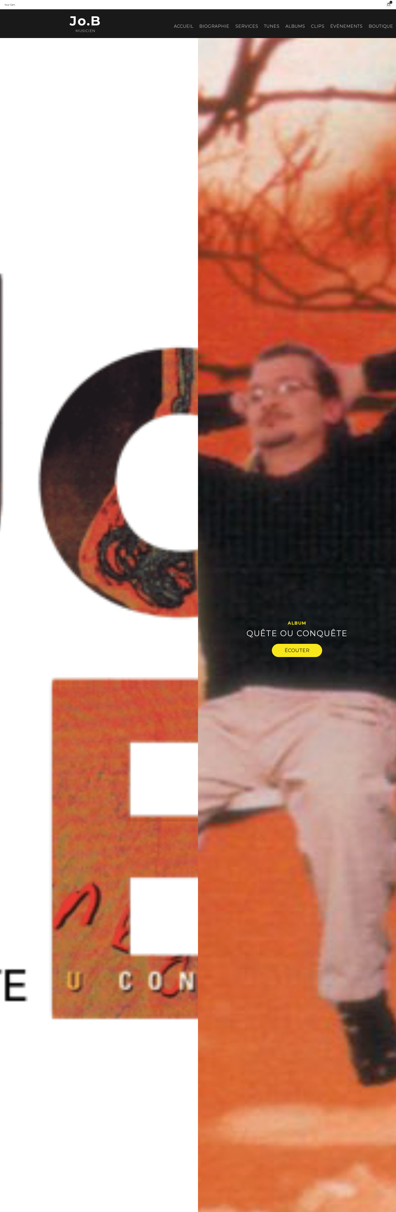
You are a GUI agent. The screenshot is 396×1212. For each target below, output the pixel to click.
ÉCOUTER (297, 650)
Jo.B (85, 21)
